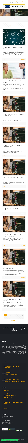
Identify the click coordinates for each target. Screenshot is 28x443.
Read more (23, 59)
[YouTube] (14, 2)
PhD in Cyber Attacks (8, 393)
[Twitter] (12, 2)
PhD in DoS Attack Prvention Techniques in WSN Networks (13, 115)
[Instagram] (17, 2)
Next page (13, 320)
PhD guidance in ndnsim (8, 400)
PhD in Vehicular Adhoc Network (10, 395)
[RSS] (19, 2)
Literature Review (7, 405)
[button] (9, 440)
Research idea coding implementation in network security (13, 403)
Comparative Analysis (8, 376)
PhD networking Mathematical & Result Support (13, 48)
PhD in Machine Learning (8, 390)
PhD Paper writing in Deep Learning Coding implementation (12, 367)
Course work (6, 408)
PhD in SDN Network (8, 397)
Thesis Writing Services (8, 369)
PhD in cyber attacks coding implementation (10, 209)
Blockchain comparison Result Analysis (13, 177)
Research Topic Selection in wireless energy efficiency (12, 146)
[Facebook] (10, 2)
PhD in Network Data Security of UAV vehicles (12, 300)
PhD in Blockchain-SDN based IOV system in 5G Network (12, 235)
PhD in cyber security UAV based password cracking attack (11, 267)
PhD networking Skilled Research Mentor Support (13, 81)
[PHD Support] (14, 6)
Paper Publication (7, 364)
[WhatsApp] (9, 2)
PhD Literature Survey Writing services (11, 374)
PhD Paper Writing (7, 372)
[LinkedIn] (15, 2)
